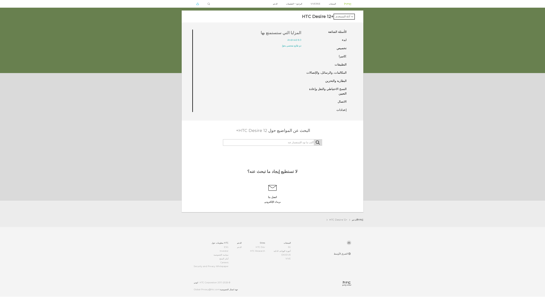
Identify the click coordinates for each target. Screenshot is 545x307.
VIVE (288, 258)
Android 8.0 (294, 40)
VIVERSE (315, 4)
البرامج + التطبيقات (294, 4)
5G (289, 247)
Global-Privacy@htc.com (207, 289)
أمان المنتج (224, 258)
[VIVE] (197, 3)
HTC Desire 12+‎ (338, 219)
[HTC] (347, 4)
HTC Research (257, 251)
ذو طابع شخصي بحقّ (291, 45)
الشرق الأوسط (341, 253)
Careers (224, 262)
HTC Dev (260, 247)
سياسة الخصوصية (221, 255)
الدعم (275, 4)
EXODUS (286, 255)
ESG (226, 247)
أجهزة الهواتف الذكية (282, 251)
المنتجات (332, 4)
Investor (224, 251)
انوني (196, 282)
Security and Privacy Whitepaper (211, 266)
